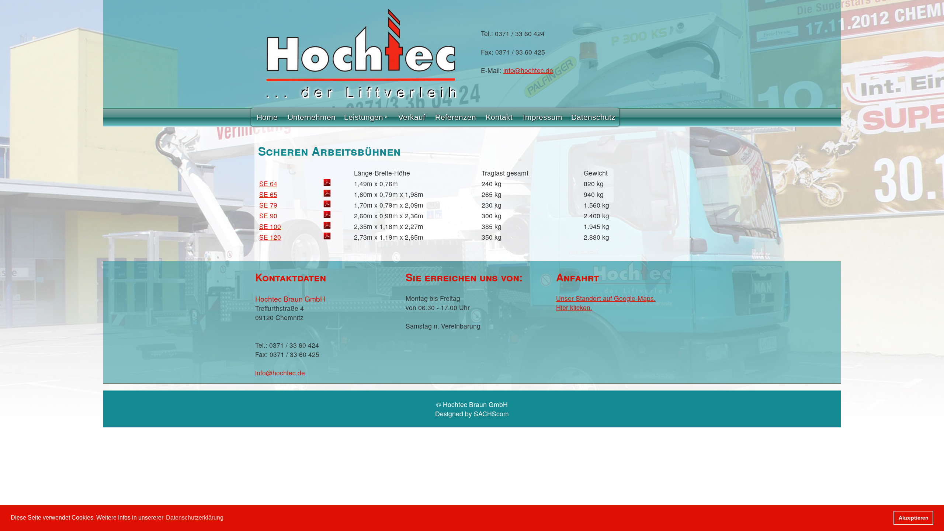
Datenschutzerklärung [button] (194, 517)
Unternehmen (312, 117)
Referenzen (455, 117)
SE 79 (268, 204)
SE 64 (268, 183)
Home (267, 117)
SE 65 (268, 194)
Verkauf (411, 117)
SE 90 (268, 215)
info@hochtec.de (528, 70)
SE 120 (270, 237)
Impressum (542, 117)
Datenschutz (593, 117)
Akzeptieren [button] (914, 518)
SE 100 (270, 226)
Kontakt (499, 117)
